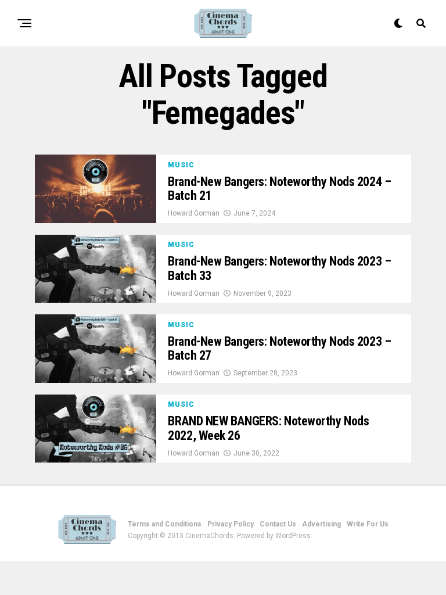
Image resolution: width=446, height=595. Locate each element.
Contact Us (278, 524)
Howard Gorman (194, 213)
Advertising (321, 524)
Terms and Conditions (165, 524)
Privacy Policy (230, 524)
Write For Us (368, 524)
